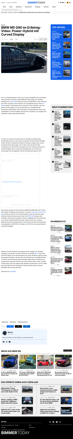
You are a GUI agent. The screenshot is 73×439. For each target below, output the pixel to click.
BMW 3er (54, 70)
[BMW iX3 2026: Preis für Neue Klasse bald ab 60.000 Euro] (66, 54)
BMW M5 (16, 12)
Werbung (3, 2)
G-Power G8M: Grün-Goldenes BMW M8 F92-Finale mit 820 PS (58, 129)
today (36, 2)
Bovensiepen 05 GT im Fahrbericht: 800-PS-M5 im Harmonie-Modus (57, 261)
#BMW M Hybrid (5, 322)
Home (4, 6)
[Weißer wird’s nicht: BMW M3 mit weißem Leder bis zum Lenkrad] (66, 164)
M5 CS (37, 253)
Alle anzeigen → (67, 350)
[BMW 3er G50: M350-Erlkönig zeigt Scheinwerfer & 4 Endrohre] (66, 73)
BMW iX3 (54, 31)
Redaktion (59, 231)
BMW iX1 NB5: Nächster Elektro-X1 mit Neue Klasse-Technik (57, 65)
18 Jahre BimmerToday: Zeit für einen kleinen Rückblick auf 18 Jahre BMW (49, 401)
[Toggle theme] (69, 2)
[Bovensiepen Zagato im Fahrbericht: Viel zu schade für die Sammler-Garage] (68, 238)
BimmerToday (4, 12)
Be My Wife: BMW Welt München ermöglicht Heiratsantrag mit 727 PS (44, 373)
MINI (56, 149)
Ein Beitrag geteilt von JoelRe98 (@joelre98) (20, 204)
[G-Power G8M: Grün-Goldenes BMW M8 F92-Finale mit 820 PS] (66, 126)
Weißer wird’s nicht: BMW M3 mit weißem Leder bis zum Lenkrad (58, 166)
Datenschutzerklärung (19, 430)
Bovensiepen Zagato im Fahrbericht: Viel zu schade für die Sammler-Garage (57, 239)
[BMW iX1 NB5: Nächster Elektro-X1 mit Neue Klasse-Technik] (66, 63)
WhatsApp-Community (12, 2)
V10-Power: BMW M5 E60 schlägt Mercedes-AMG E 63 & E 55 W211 (27, 373)
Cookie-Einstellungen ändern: (7, 429)
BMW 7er (53, 225)
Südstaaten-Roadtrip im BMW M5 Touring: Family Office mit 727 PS (57, 272)
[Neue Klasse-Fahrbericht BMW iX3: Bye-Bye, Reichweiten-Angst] (66, 34)
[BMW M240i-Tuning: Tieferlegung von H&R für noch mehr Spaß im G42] (66, 139)
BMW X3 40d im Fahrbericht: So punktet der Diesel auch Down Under (56, 250)
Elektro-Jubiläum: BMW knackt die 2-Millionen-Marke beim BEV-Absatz (9, 401)
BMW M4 (53, 235)
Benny (11, 39)
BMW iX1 (54, 61)
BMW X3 (53, 246)
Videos (54, 6)
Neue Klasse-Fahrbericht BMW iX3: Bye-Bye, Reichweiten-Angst (57, 36)
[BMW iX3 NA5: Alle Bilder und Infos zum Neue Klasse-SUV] (66, 45)
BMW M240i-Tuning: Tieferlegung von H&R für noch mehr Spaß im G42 (58, 141)
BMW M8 (57, 124)
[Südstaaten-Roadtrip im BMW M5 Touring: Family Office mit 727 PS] (68, 270)
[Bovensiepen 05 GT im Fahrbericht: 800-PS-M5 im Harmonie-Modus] (68, 259)
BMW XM (31, 216)
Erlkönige (37, 6)
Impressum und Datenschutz (7, 425)
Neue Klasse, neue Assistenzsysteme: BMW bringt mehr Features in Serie (48, 390)
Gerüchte (46, 6)
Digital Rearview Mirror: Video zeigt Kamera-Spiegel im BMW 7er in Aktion (49, 411)
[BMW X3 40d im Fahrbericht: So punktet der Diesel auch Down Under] (68, 249)
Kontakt (16, 425)
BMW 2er (57, 136)
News (10, 6)
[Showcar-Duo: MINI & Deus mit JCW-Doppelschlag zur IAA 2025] (66, 151)
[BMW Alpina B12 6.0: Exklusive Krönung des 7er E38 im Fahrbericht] (68, 228)
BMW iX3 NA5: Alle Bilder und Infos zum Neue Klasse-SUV (56, 46)
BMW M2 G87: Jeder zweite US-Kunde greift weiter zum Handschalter (10, 411)
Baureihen (18, 6)
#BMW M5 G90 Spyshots (22, 322)
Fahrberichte (28, 6)
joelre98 (14, 101)
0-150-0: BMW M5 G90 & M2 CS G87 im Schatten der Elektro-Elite (9, 373)
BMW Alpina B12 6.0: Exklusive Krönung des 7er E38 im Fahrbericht (57, 229)
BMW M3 (57, 161)
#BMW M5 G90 (13, 322)
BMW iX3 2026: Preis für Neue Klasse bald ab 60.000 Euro (56, 55)
